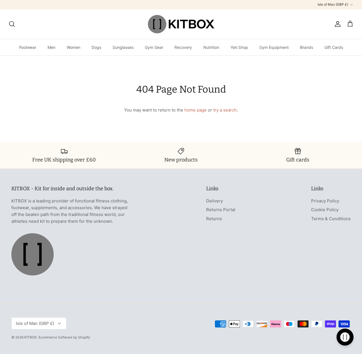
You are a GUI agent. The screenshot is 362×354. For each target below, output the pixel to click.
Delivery (214, 201)
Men (51, 47)
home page (195, 110)
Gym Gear (154, 47)
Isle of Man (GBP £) (333, 4)
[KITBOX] (181, 24)
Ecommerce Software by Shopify (64, 337)
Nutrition (211, 47)
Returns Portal (220, 209)
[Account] (336, 24)
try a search (225, 110)
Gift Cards (333, 47)
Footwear (27, 47)
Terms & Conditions (331, 218)
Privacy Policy (325, 201)
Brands (306, 47)
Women (73, 47)
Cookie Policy (325, 209)
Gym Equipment (274, 47)
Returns (214, 218)
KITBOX (30, 337)
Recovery (183, 47)
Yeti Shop (239, 47)
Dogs (96, 47)
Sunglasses (123, 47)
